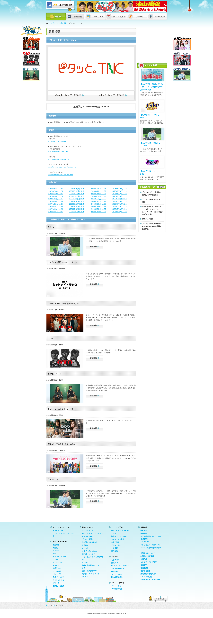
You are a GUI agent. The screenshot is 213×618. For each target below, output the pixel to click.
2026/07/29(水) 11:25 (55, 201)
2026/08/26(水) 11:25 (55, 189)
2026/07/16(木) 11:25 (55, 206)
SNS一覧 (56, 583)
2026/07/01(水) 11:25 (76, 212)
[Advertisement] (152, 43)
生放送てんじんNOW (89, 542)
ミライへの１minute (89, 551)
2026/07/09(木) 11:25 (76, 209)
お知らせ (56, 565)
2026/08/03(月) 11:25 (76, 199)
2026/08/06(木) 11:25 (98, 196)
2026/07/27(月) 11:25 (98, 201)
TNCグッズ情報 (147, 219)
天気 (54, 553)
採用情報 (144, 533)
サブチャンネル (58, 580)
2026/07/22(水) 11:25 (55, 204)
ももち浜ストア (87, 530)
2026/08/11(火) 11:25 (119, 194)
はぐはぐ (85, 545)
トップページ (53, 23)
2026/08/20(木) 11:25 (55, 191)
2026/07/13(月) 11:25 (119, 206)
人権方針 (144, 559)
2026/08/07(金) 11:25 (76, 196)
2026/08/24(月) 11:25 (98, 189)
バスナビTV (57, 574)
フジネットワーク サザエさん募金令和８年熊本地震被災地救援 (152, 226)
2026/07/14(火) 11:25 (98, 206)
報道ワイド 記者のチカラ (120, 530)
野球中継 (114, 571)
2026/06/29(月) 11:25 (119, 212)
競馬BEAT (115, 563)
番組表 (55, 548)
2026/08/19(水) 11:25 (76, 191)
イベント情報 (116, 586)
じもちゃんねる (87, 536)
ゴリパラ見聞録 (87, 539)
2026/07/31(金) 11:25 (98, 199)
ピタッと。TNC (58, 530)
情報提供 (114, 551)
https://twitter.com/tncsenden (58, 151)
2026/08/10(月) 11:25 (55, 196)
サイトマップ (60, 605)
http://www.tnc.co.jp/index (57, 141)
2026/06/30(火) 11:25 (98, 212)
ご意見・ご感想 (58, 586)
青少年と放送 (145, 571)
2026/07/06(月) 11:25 (98, 209)
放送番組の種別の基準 (149, 574)
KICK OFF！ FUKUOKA (120, 566)
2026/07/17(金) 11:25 (119, 204)
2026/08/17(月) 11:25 (119, 191)
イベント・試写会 (59, 556)
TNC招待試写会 (117, 589)
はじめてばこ (57, 571)
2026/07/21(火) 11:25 (76, 204)
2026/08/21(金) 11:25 (119, 189)
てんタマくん (116, 545)
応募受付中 (57, 568)
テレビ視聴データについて (150, 545)
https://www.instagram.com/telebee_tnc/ (62, 167)
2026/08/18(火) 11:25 (98, 191)
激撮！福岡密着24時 (89, 571)
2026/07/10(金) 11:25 (55, 209)
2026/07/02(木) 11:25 (55, 212)
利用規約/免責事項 (147, 556)
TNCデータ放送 (58, 577)
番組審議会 (145, 568)
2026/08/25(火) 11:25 (76, 189)
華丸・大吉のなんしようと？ (92, 533)
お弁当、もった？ (88, 554)
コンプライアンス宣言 (149, 562)
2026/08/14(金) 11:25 (55, 194)
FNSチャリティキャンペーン (151, 580)
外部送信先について (148, 553)
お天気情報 (115, 542)
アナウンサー (57, 562)
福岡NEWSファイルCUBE (120, 536)
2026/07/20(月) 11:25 (98, 204)
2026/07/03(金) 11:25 (119, 209)
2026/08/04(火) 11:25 (55, 199)
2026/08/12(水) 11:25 (98, 194)
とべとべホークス (117, 569)
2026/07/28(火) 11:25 (76, 201)
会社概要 (144, 530)
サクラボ (85, 562)
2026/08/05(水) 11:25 (119, 196)
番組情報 (63, 23)
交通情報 (114, 548)
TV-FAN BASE (146, 542)
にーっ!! (85, 548)
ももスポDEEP (116, 560)
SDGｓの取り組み (147, 577)
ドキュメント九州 (117, 539)
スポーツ (56, 559)
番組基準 (144, 565)
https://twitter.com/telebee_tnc (58, 159)
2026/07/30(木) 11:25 (119, 199)
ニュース (56, 551)
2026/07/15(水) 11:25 (76, 206)
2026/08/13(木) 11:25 (76, 194)
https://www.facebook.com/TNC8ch (60, 175)
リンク (50, 605)
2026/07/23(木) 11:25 (119, 201)
